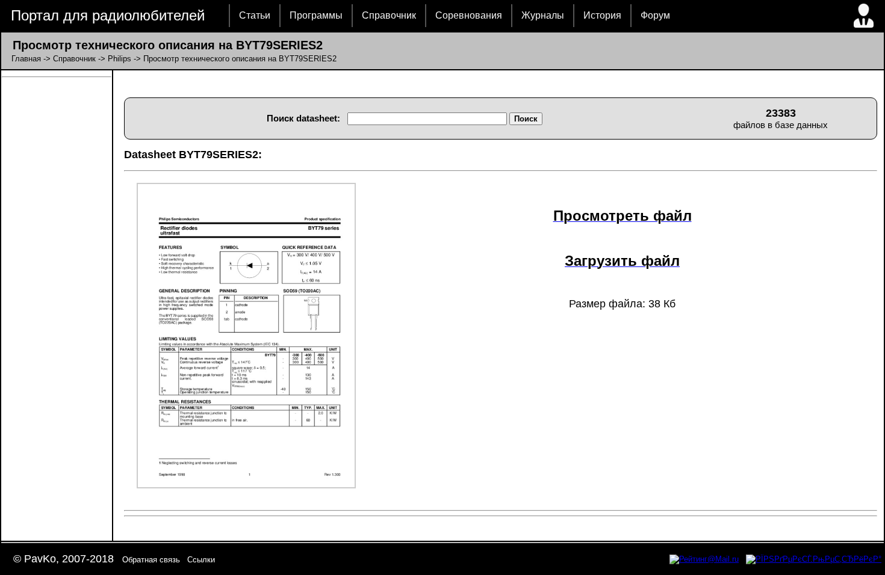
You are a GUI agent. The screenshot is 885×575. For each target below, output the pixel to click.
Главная (26, 58)
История (602, 15)
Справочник (389, 15)
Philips (119, 58)
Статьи (254, 15)
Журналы (542, 15)
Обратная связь (151, 559)
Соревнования (468, 15)
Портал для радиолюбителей (108, 15)
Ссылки (201, 559)
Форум (655, 15)
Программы (316, 15)
